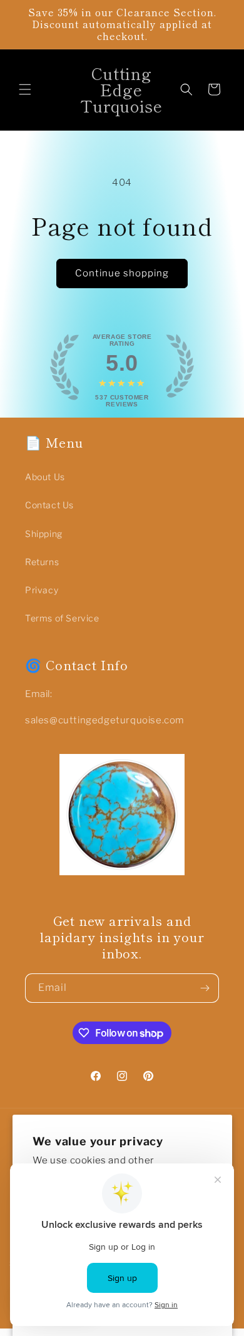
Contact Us (49, 505)
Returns (42, 561)
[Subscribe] (204, 988)
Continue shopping (122, 273)
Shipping (44, 533)
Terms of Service (62, 618)
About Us (45, 476)
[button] (25, 89)
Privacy (41, 590)
